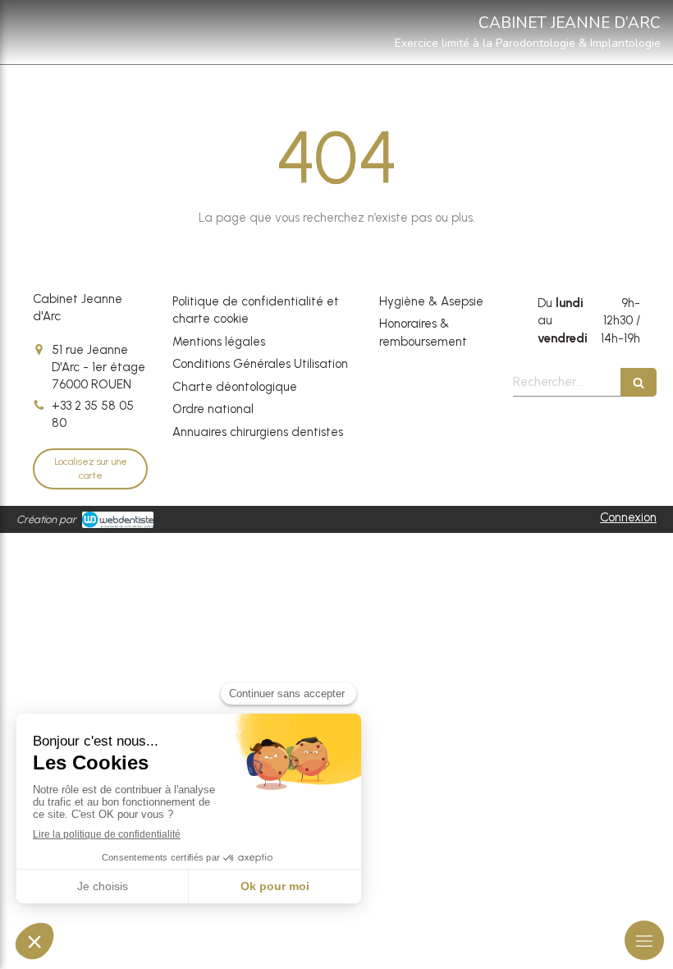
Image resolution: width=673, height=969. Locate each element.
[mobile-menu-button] (644, 940)
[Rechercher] (638, 382)
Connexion (628, 517)
